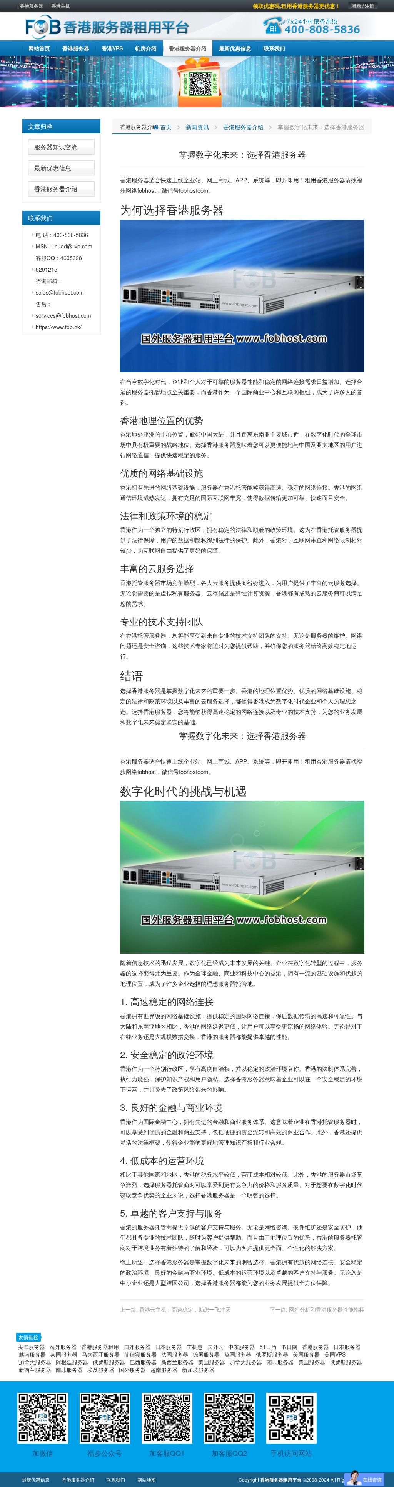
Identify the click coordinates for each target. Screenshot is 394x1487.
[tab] (61, 126)
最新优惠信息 (52, 167)
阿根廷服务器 (72, 1362)
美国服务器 (31, 1346)
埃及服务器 (100, 1370)
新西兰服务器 (177, 1362)
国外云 (215, 1346)
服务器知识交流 (55, 146)
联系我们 (116, 1479)
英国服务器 (237, 1354)
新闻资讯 (197, 127)
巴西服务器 (143, 1362)
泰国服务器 (63, 1354)
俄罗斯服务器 (272, 1354)
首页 (165, 127)
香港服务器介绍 (55, 188)
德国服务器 (206, 1354)
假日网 (289, 1346)
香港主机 (61, 5)
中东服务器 (241, 1346)
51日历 (268, 1346)
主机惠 (195, 1346)
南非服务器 (280, 1362)
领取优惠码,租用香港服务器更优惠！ (297, 6)
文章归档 (40, 126)
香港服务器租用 (100, 1346)
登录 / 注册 (363, 5)
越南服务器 (32, 1354)
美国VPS (335, 1354)
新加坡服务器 (198, 1370)
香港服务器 (31, 5)
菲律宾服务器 (140, 1354)
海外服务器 (63, 1346)
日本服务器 (168, 1346)
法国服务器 (174, 1354)
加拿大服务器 (35, 1362)
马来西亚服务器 (101, 1354)
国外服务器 (137, 1346)
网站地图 (146, 1479)
